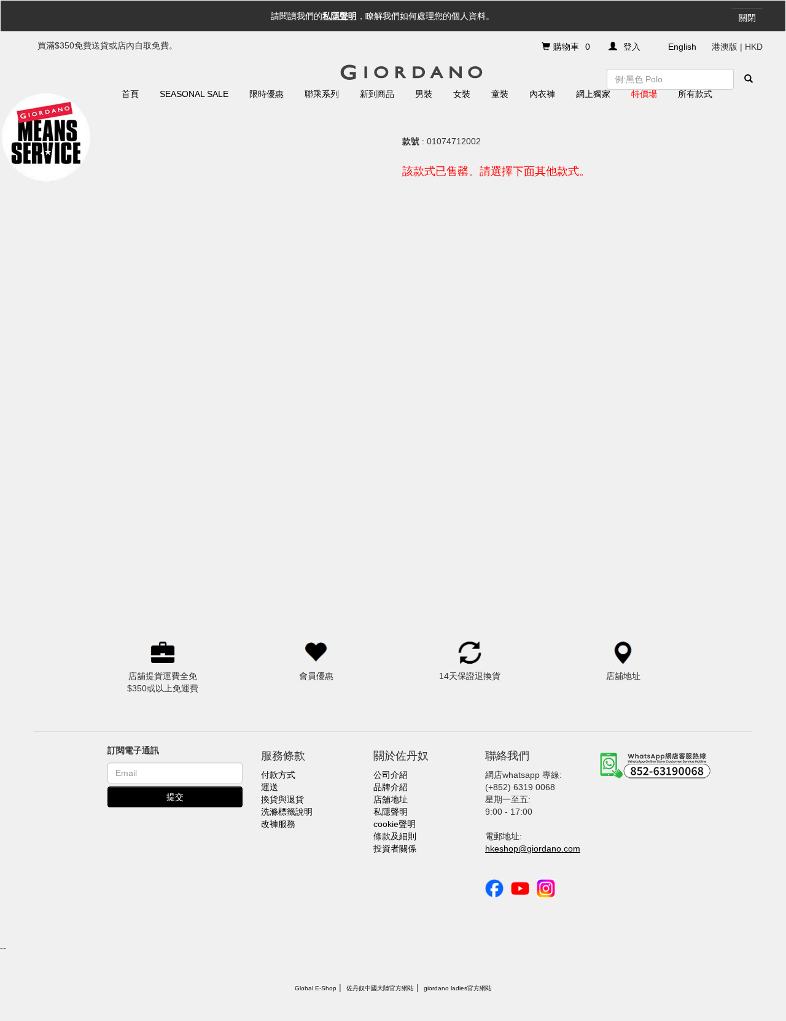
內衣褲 (542, 94)
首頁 (130, 94)
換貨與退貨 (282, 799)
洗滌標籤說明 (287, 812)
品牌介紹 (390, 787)
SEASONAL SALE (194, 94)
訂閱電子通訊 (133, 750)
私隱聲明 (339, 16)
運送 (269, 787)
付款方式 (278, 775)
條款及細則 (394, 836)
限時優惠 (266, 94)
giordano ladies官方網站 (458, 988)
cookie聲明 (394, 824)
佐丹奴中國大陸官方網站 (380, 988)
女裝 (461, 94)
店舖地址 (390, 799)
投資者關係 (394, 848)
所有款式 (695, 94)
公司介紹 (390, 775)
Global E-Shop (316, 988)
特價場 (644, 94)
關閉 (747, 18)
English (682, 47)
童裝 (499, 94)
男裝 (423, 94)
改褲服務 (278, 824)
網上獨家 (593, 94)
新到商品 (377, 94)
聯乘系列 (322, 94)
